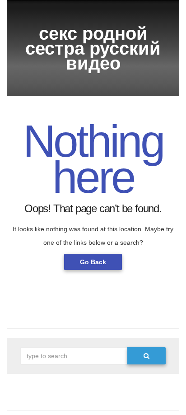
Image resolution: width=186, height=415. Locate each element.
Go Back (93, 262)
